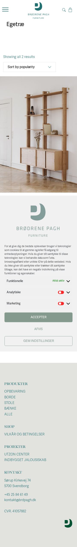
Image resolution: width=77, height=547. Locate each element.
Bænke (10, 408)
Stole (9, 403)
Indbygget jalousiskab (25, 460)
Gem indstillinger (38, 341)
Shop (9, 427)
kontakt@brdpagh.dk (20, 500)
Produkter (16, 384)
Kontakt (13, 472)
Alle (8, 414)
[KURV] (70, 10)
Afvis (38, 329)
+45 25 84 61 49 (16, 494)
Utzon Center (16, 454)
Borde (10, 397)
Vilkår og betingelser (24, 434)
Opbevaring (14, 391)
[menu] (5, 10)
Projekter (14, 447)
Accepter (38, 317)
